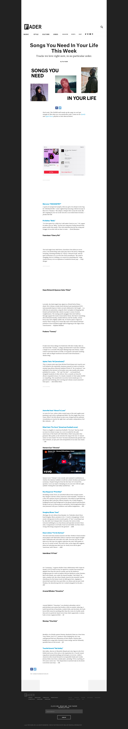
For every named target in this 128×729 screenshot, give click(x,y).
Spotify (83, 114)
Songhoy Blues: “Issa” (51, 512)
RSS (83, 699)
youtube (90, 34)
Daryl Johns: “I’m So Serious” (53, 532)
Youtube (83, 697)
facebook (87, 34)
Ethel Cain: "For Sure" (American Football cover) (60, 427)
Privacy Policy (54, 697)
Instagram (90, 697)
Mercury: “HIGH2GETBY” (52, 204)
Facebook (76, 697)
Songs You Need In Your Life (40, 673)
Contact (30, 697)
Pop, (31, 673)
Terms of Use (46, 697)
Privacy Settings (54, 725)
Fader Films (47, 699)
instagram (92, 34)
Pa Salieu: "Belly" (49, 220)
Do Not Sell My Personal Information (70, 725)
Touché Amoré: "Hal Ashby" (53, 648)
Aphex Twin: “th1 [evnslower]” (54, 361)
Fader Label (40, 699)
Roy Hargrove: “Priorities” (52, 491)
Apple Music (49, 116)
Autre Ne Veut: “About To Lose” (54, 410)
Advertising (38, 697)
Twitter (85, 34)
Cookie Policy (31, 699)
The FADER (65, 61)
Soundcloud (71, 699)
